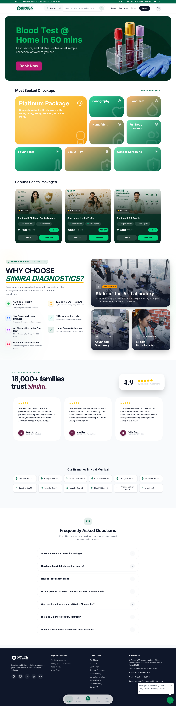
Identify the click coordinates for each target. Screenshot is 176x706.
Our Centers (94, 667)
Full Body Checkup (58, 660)
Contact (157, 2)
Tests (113, 8)
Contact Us (94, 687)
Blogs (133, 8)
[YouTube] (40, 676)
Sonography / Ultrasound (61, 663)
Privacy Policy (95, 673)
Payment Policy (96, 684)
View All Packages (149, 90)
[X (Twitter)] (27, 676)
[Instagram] (20, 676)
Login (144, 8)
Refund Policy (95, 680)
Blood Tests (55, 670)
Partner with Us (126, 2)
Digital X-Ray (56, 667)
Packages (123, 8)
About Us (93, 663)
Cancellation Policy (97, 677)
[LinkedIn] (33, 676)
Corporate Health (143, 2)
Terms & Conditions (97, 670)
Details (28, 238)
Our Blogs (94, 660)
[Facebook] (13, 676)
